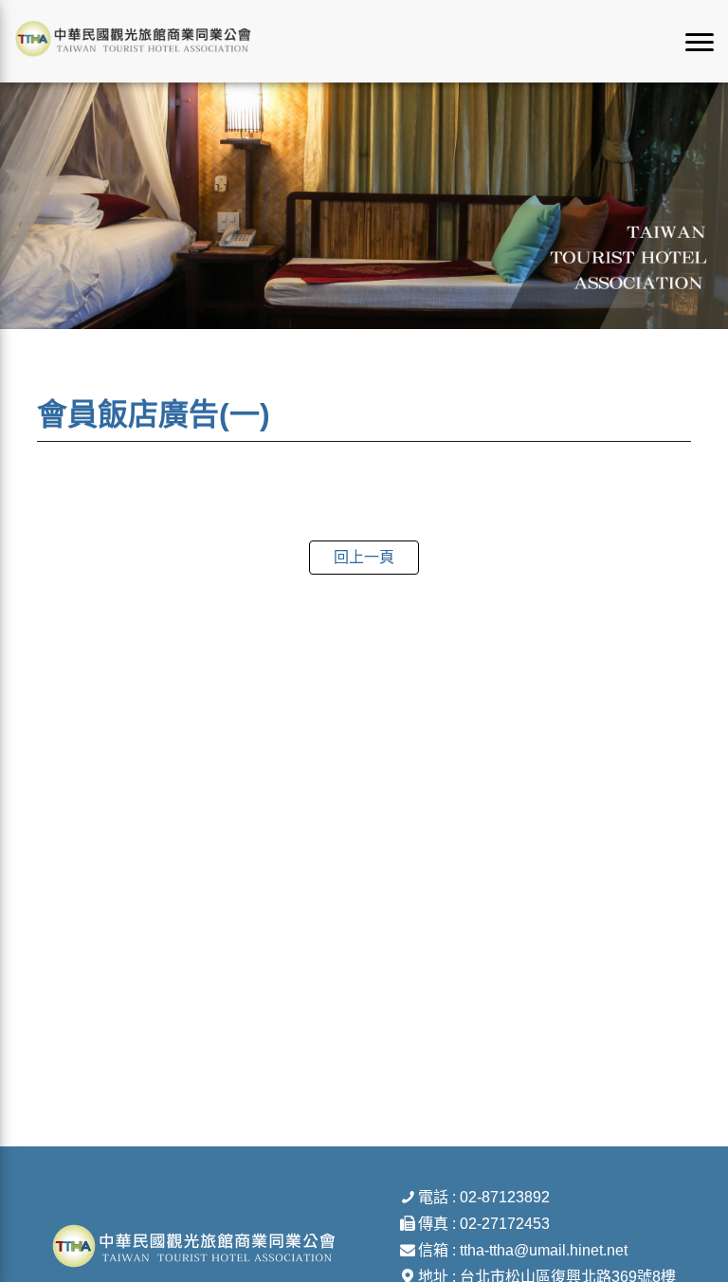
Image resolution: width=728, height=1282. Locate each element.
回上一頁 (364, 557)
